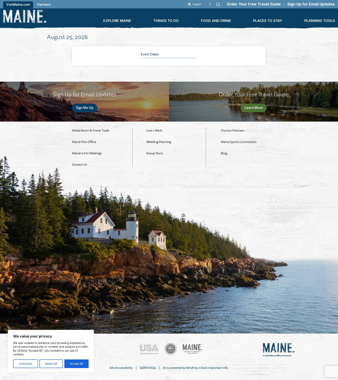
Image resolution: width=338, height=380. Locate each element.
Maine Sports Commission (238, 141)
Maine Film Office (84, 141)
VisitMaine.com (18, 4)
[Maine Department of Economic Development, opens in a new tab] (192, 349)
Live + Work (154, 130)
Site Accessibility (121, 367)
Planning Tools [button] (319, 21)
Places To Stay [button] (267, 21)
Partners (44, 4)
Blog (224, 153)
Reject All (51, 363)
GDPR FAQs (148, 367)
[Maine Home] (24, 16)
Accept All (76, 363)
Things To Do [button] (166, 21)
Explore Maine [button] (117, 21)
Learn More (254, 107)
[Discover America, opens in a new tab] (148, 349)
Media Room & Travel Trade (90, 130)
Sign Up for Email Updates (311, 4)
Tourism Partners (232, 130)
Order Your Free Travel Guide (254, 4)
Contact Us (79, 164)
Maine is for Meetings (87, 153)
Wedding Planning (158, 141)
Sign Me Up (84, 107)
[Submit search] (218, 4)
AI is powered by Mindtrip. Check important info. (196, 367)
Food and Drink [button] (216, 21)
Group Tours (154, 153)
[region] (51, 351)
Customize (25, 363)
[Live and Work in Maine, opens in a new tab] (170, 349)
